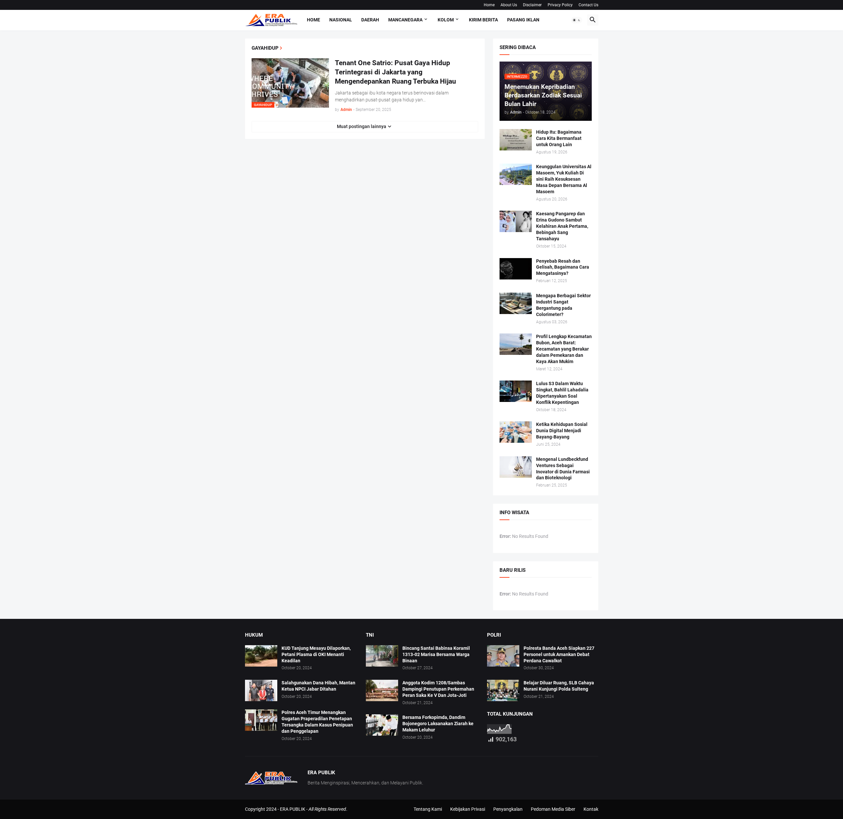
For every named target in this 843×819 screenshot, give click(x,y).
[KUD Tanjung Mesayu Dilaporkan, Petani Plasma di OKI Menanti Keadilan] (261, 656)
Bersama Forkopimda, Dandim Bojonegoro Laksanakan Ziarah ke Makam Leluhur (438, 723)
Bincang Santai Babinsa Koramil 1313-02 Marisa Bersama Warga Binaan (436, 654)
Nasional (340, 19)
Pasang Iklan (523, 19)
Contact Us (588, 5)
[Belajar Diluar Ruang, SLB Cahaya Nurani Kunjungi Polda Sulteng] (503, 690)
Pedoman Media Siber (553, 809)
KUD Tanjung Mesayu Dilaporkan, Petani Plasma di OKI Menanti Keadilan (316, 654)
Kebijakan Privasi (467, 809)
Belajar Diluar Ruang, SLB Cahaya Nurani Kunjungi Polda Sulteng (559, 686)
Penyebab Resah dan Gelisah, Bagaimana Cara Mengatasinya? (562, 267)
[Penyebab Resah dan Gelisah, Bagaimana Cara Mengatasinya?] (516, 268)
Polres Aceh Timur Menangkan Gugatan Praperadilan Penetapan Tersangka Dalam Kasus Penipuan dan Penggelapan (317, 722)
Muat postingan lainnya (361, 126)
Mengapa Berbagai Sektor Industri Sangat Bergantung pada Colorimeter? (563, 305)
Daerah (370, 19)
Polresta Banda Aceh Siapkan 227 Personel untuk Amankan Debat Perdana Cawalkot (559, 654)
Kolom (446, 19)
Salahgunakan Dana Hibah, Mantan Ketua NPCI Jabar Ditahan (318, 686)
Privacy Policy (560, 5)
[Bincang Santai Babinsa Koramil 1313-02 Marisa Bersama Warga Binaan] (382, 656)
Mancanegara (405, 19)
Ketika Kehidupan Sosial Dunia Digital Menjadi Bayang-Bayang (561, 430)
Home (489, 5)
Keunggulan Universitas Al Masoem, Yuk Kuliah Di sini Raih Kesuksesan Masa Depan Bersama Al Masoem (563, 179)
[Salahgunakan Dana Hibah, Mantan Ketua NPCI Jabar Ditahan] (261, 690)
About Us (509, 5)
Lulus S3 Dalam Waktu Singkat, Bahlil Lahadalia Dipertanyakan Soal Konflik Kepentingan (562, 393)
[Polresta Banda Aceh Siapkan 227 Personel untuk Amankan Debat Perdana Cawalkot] (503, 656)
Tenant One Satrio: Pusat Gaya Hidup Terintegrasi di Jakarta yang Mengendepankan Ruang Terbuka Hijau (395, 72)
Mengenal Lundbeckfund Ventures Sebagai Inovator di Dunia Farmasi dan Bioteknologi (563, 469)
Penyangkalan (508, 809)
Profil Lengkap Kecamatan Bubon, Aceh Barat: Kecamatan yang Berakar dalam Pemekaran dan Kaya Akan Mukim (564, 349)
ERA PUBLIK (292, 809)
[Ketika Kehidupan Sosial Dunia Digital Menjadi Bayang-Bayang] (516, 432)
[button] (576, 20)
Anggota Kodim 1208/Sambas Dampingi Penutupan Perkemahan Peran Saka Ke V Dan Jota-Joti (438, 689)
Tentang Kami (428, 809)
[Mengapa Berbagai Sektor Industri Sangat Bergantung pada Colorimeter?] (516, 303)
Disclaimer (532, 5)
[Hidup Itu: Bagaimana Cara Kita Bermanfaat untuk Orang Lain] (516, 139)
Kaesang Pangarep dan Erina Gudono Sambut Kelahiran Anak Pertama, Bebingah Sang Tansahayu (562, 226)
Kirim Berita (483, 19)
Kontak (591, 809)
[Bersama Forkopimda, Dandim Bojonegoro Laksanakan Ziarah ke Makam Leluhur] (382, 725)
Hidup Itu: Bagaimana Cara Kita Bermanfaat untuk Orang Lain (559, 138)
